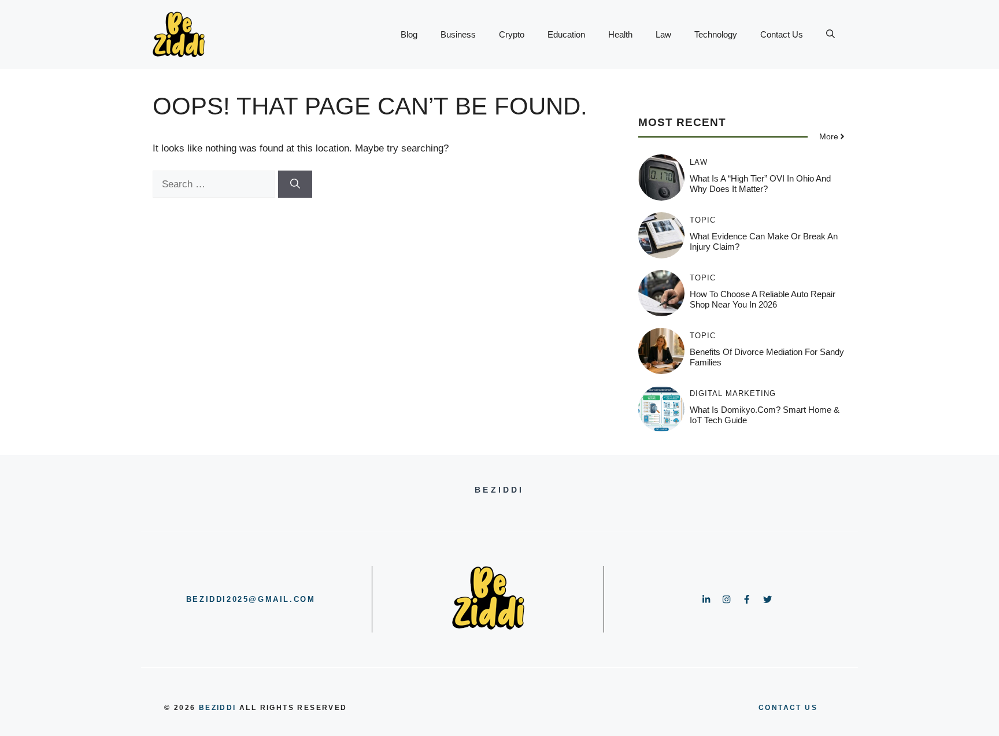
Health (620, 34)
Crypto (511, 34)
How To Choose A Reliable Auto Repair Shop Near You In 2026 (762, 299)
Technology (715, 34)
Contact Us (781, 34)
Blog (409, 34)
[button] (830, 34)
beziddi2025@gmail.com (251, 599)
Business (458, 34)
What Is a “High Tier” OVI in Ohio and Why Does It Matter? (760, 183)
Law (663, 34)
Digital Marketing (733, 393)
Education (566, 34)
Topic (703, 220)
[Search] (295, 184)
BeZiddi (217, 708)
